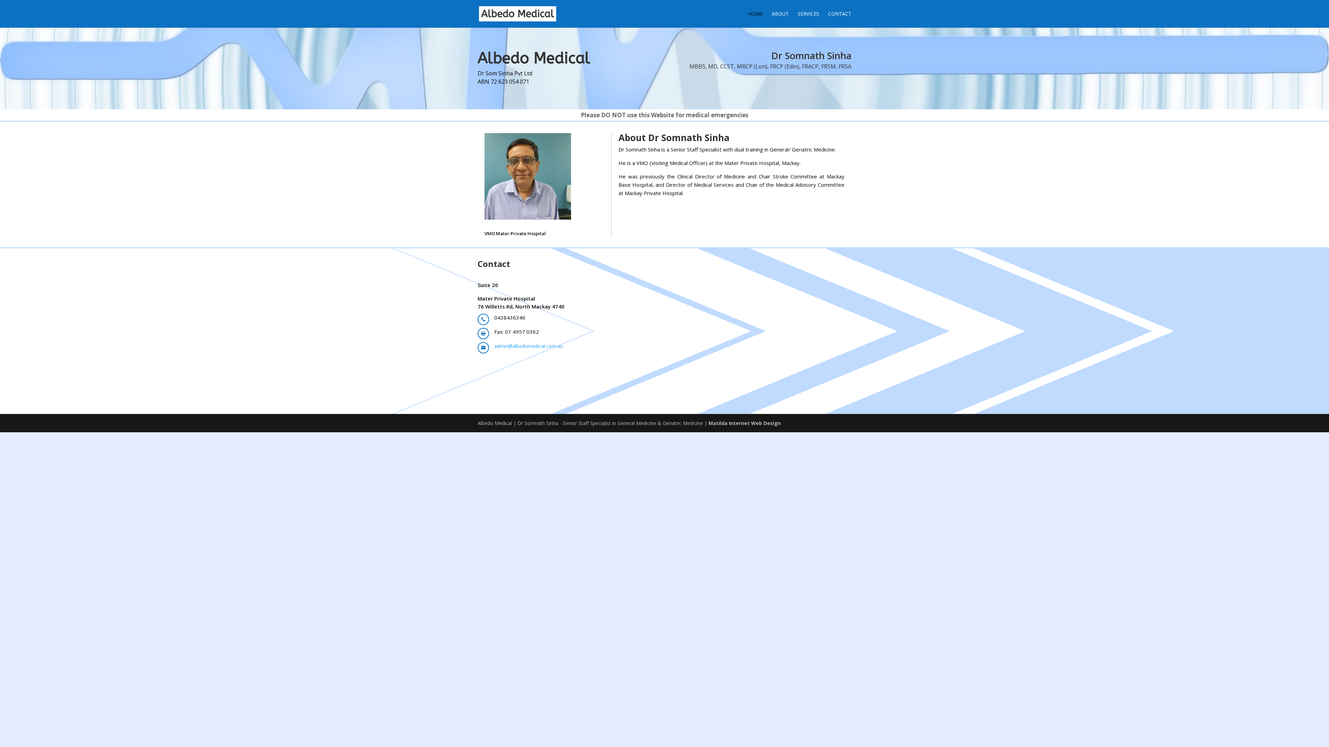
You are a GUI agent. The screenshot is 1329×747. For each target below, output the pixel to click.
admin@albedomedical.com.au (528, 346)
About (780, 14)
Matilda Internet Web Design (744, 423)
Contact (839, 14)
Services (808, 14)
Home (755, 14)
